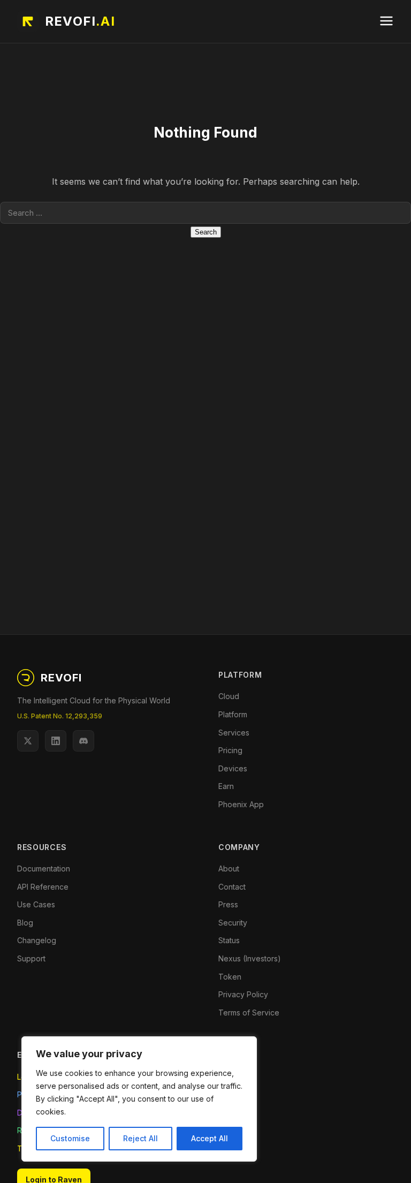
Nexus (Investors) (249, 958)
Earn (226, 786)
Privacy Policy (243, 994)
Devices (232, 768)
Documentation (43, 868)
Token (229, 976)
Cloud (228, 696)
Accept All (209, 1138)
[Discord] (83, 741)
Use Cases (36, 904)
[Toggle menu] (386, 21)
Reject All (140, 1138)
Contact (232, 886)
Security (232, 922)
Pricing (230, 750)
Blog (25, 922)
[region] (139, 1099)
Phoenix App (241, 804)
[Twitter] (28, 741)
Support (31, 958)
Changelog (36, 940)
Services (233, 732)
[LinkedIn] (55, 741)
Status (229, 940)
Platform (232, 714)
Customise (70, 1138)
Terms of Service (248, 1012)
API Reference (42, 886)
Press (228, 904)
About (228, 868)
